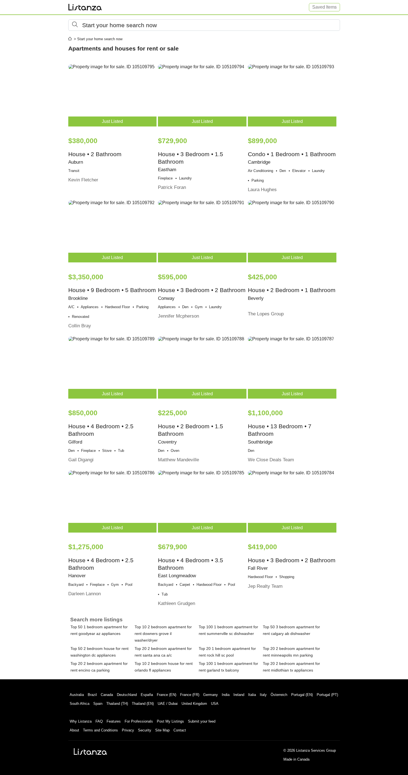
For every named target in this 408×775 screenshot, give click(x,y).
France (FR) (189, 695)
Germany (210, 695)
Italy (263, 695)
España (147, 695)
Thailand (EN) (143, 703)
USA (214, 703)
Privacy (128, 730)
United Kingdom (194, 703)
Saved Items (324, 7)
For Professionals (139, 721)
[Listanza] (90, 751)
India (226, 695)
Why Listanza (81, 721)
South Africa (79, 703)
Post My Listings (170, 721)
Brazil (92, 695)
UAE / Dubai (168, 703)
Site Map (162, 730)
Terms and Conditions (100, 730)
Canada (107, 695)
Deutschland (127, 695)
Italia (252, 695)
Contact (179, 730)
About (74, 730)
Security (144, 730)
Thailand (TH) (117, 703)
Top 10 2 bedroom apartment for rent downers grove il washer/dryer (163, 633)
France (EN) (166, 695)
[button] (204, 25)
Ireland (238, 695)
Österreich (279, 695)
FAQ (99, 721)
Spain (97, 703)
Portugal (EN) (302, 695)
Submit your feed (201, 721)
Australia (77, 695)
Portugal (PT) (327, 695)
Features (114, 721)
